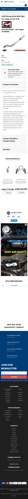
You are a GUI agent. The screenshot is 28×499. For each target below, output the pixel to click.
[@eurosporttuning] (8, 213)
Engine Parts (8, 394)
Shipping (14, 436)
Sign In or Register (14, 451)
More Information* (11, 344)
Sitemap (14, 448)
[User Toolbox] (21, 2)
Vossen (20, 416)
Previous (1, 285)
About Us (14, 428)
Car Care (7, 392)
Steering (8, 400)
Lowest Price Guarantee (17, 5)
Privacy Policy (14, 446)
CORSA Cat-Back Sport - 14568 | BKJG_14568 (21, 182)
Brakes (20, 389)
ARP (20, 418)
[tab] (14, 84)
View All (8, 420)
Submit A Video (14, 444)
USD (14, 474)
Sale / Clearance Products (8, 390)
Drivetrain (20, 392)
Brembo (20, 410)
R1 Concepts (8, 410)
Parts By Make (14, 438)
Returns (14, 434)
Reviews (14, 432)
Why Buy (14, 430)
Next (25, 285)
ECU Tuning (14, 442)
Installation (14, 440)
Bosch (7, 418)
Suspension (20, 400)
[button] (24, 2)
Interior (20, 396)
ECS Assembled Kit (8, 414)
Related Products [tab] (13, 159)
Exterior (8, 396)
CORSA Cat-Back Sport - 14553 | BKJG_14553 (8, 182)
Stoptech (20, 414)
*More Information (11, 337)
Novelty (20, 398)
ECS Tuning (7, 416)
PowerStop (7, 412)
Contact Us (14, 450)
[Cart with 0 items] (26, 2)
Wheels (7, 402)
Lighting (8, 398)
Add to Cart (8, 192)
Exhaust (20, 394)
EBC (20, 412)
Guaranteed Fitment (6, 5)
